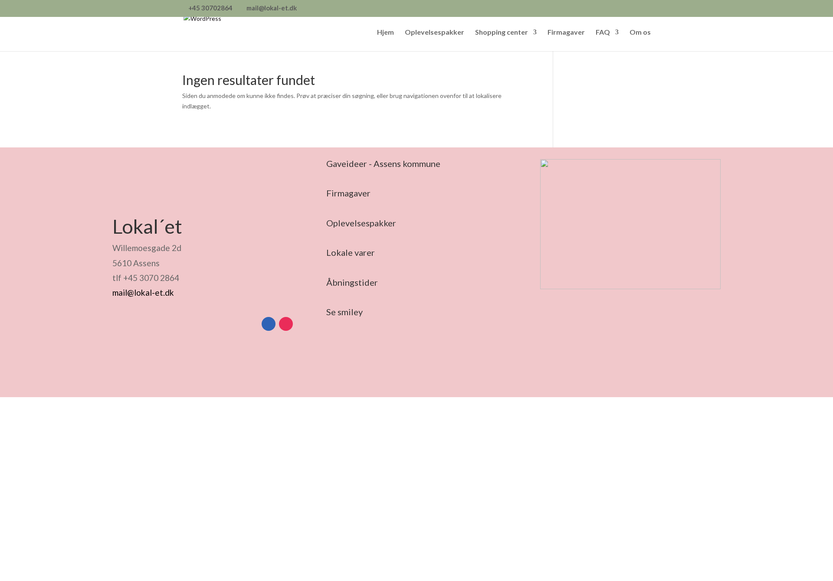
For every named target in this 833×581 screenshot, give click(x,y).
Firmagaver (566, 32)
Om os (640, 32)
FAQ (603, 32)
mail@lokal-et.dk (143, 292)
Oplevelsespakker (434, 32)
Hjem (385, 32)
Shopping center (501, 32)
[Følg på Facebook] (268, 324)
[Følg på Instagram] (286, 324)
